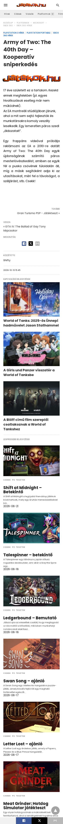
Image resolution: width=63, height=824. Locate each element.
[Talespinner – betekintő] (31, 528)
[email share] (37, 243)
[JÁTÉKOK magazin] (31, 5)
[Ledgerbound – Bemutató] (31, 591)
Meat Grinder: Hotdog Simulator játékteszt (25, 806)
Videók (30, 13)
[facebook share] (24, 243)
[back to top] (55, 810)
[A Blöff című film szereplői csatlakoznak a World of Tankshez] (31, 398)
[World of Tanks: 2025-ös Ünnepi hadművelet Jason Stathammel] (31, 299)
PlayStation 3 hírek (13, 32)
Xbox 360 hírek (24, 25)
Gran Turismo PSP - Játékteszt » (38, 213)
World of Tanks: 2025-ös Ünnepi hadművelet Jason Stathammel (31, 323)
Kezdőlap (8, 23)
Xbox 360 (8, 25)
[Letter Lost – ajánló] (31, 717)
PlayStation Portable (38, 32)
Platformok (44, 13)
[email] (55, 820)
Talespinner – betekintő (28, 555)
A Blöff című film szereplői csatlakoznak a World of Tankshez (25, 424)
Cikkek (18, 13)
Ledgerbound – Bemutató (30, 618)
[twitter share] (31, 243)
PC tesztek (18, 480)
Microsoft (38, 23)
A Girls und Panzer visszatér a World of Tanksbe (29, 372)
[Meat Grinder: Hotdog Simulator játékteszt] (31, 776)
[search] (58, 5)
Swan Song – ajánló (24, 681)
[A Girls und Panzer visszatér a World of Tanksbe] (31, 349)
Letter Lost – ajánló (23, 744)
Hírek (7, 13)
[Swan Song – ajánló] (31, 654)
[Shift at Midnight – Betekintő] (31, 460)
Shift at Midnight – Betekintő (22, 490)
